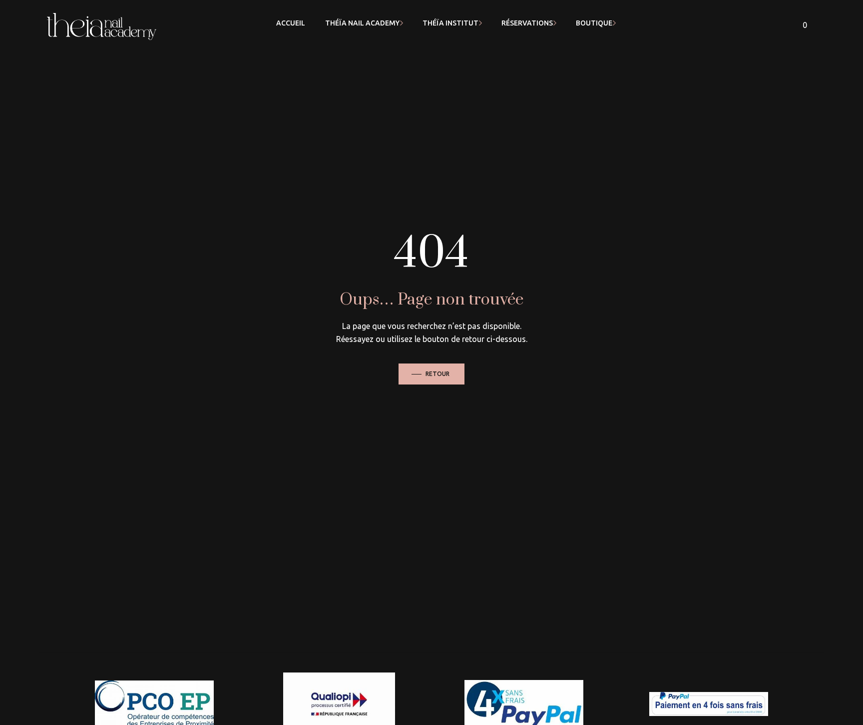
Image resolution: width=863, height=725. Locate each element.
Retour (437, 373)
